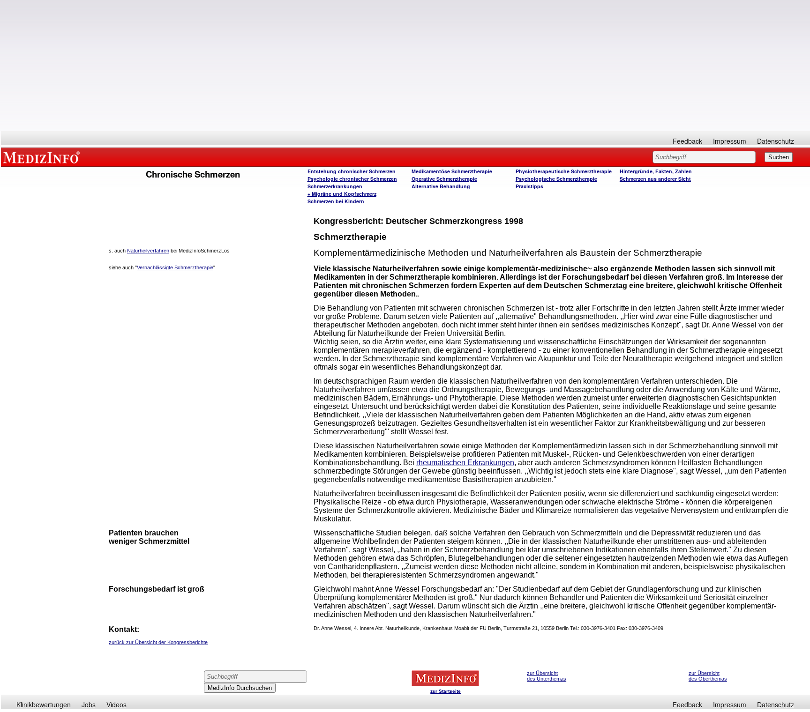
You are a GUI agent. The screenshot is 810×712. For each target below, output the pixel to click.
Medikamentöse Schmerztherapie (452, 171)
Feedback (687, 141)
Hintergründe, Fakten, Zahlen (656, 171)
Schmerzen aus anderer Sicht (655, 178)
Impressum (729, 141)
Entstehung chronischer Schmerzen (352, 171)
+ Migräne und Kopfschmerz (342, 193)
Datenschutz (775, 141)
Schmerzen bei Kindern (336, 201)
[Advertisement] (405, 65)
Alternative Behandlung (441, 186)
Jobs (89, 704)
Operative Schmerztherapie (444, 178)
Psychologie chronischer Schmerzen (352, 178)
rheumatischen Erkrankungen (465, 463)
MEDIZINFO (43, 157)
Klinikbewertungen (43, 704)
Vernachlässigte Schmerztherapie (175, 267)
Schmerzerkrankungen (335, 186)
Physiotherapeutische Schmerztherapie (564, 171)
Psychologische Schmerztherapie (556, 178)
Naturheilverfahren (148, 250)
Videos (116, 704)
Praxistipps (529, 186)
